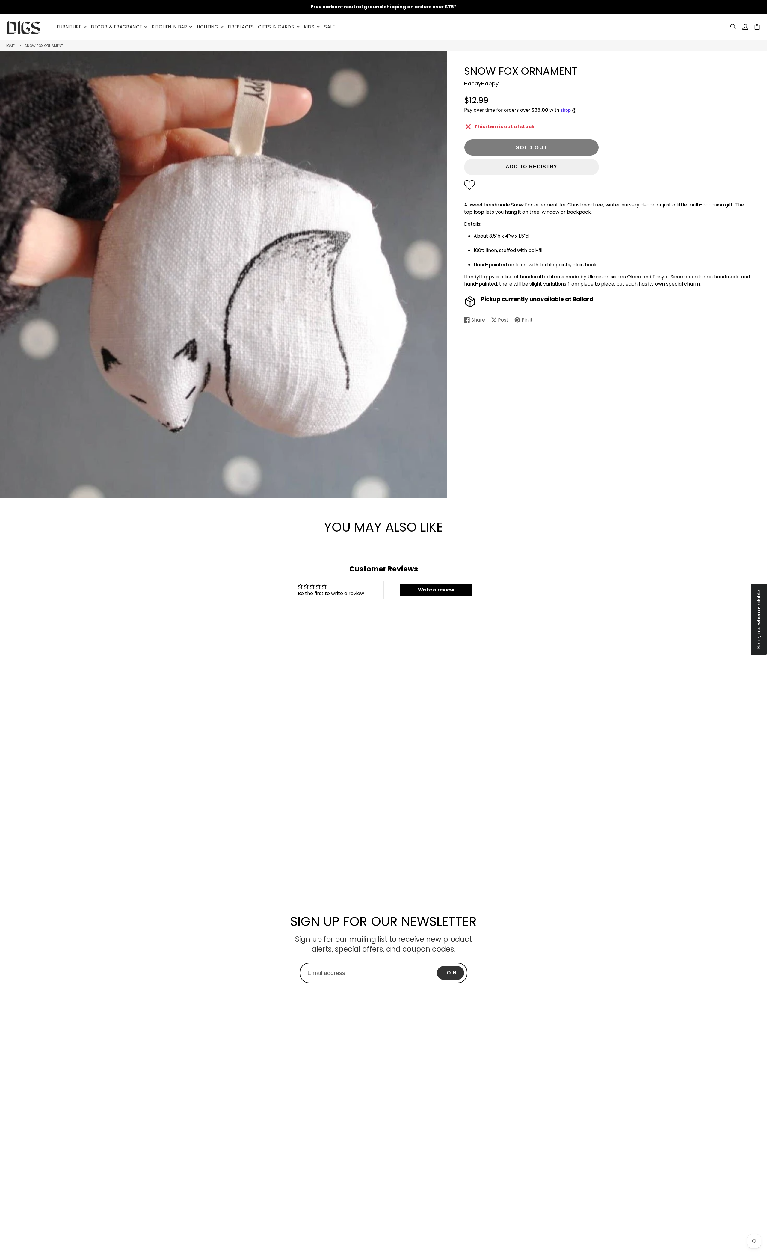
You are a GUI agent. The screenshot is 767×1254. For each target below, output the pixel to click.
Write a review (436, 589)
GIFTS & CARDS (276, 27)
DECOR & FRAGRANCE (116, 27)
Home (10, 45)
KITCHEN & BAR (169, 27)
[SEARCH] (733, 27)
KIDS (309, 27)
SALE (329, 27)
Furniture (69, 27)
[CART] (757, 27)
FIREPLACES (241, 27)
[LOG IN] (745, 27)
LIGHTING (207, 27)
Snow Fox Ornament (44, 45)
